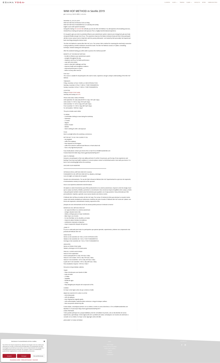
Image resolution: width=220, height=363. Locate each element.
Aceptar (9, 356)
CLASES (174, 2)
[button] (44, 341)
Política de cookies (110, 348)
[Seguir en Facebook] (181, 345)
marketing (68, 14)
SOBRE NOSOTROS (212, 2)
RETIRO (204, 2)
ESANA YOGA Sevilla (74, 92)
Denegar (23, 356)
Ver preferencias (38, 356)
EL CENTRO (167, 2)
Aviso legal (35, 360)
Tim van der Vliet (79, 29)
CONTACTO (197, 2)
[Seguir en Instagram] (185, 345)
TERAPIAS (182, 2)
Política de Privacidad (26, 360)
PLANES (188, 2)
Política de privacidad (109, 346)
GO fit (78, 94)
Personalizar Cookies (15, 360)
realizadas (83, 14)
